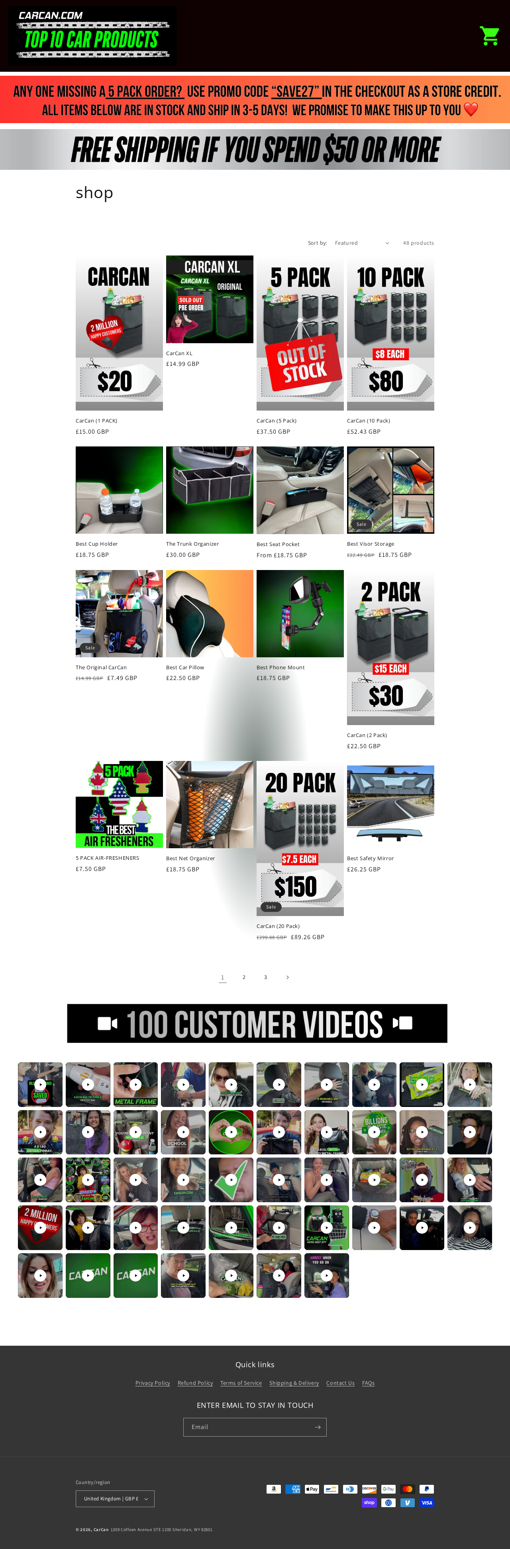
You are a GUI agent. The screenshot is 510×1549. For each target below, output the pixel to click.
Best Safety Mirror (370, 858)
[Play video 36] (279, 1228)
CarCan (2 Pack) (367, 735)
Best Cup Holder (97, 544)
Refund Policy (195, 1382)
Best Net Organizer (190, 858)
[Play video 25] (231, 1180)
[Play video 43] (135, 1276)
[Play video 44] (183, 1276)
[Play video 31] (40, 1228)
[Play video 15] (231, 1132)
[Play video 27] (327, 1180)
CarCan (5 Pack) (277, 420)
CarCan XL (179, 353)
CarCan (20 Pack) (278, 926)
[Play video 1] (40, 1085)
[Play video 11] (40, 1132)
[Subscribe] (317, 1427)
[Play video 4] (183, 1085)
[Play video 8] (374, 1085)
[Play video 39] (422, 1228)
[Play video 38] (374, 1228)
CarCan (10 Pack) (368, 420)
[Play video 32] (88, 1228)
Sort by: (317, 242)
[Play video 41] (40, 1276)
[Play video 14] (183, 1132)
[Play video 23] (135, 1180)
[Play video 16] (279, 1132)
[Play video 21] (40, 1180)
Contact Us (340, 1382)
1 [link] (222, 977)
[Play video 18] (374, 1132)
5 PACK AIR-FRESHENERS (107, 858)
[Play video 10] (470, 1085)
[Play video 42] (88, 1276)
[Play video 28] (374, 1180)
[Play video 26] (279, 1180)
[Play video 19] (422, 1132)
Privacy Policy (152, 1382)
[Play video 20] (470, 1132)
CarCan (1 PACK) (97, 420)
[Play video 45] (231, 1276)
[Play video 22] (88, 1180)
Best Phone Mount (281, 667)
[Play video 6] (279, 1085)
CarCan (101, 1529)
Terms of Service (241, 1382)
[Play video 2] (88, 1085)
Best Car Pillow (185, 667)
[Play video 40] (470, 1228)
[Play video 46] (279, 1276)
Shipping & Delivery (294, 1382)
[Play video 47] (327, 1276)
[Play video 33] (135, 1228)
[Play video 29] (422, 1180)
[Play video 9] (422, 1085)
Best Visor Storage (370, 544)
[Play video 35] (231, 1228)
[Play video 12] (88, 1132)
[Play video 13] (135, 1132)
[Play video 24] (183, 1180)
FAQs (368, 1382)
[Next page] (287, 977)
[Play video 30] (470, 1180)
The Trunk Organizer (192, 544)
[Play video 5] (231, 1085)
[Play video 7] (327, 1085)
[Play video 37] (327, 1228)
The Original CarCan (101, 667)
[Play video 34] (183, 1228)
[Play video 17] (327, 1132)
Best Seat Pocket (278, 544)
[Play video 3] (135, 1085)
